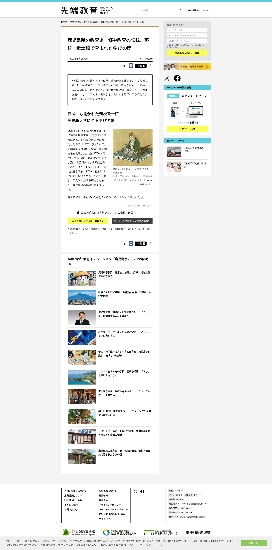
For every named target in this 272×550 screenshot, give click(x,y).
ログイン (207, 10)
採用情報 (103, 495)
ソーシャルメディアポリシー (113, 509)
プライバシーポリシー (110, 505)
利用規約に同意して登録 (187, 52)
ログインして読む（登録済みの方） (132, 221)
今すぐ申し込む (187, 129)
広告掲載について (108, 491)
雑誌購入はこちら (73, 500)
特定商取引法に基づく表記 (112, 514)
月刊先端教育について (75, 491)
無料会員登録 (193, 10)
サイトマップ (105, 519)
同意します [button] (254, 543)
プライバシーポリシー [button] (152, 545)
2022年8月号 (146, 58)
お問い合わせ (71, 509)
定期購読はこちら (73, 495)
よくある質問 (71, 505)
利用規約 (170, 47)
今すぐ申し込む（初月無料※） (88, 221)
